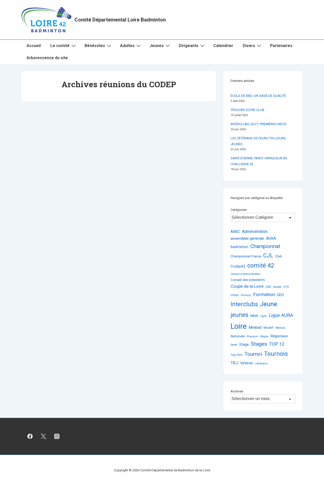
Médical (280, 327)
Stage (244, 344)
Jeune (268, 304)
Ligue (263, 316)
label (254, 316)
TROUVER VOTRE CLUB (247, 110)
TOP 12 (276, 344)
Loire (239, 326)
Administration (255, 231)
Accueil (34, 45)
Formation (264, 294)
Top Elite (236, 355)
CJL (268, 255)
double (277, 287)
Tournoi (253, 354)
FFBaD (235, 295)
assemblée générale (247, 238)
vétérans (261, 363)
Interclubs (244, 304)
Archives (237, 391)
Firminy (246, 295)
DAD (268, 287)
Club (278, 256)
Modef (268, 327)
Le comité (60, 45)
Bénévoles (95, 45)
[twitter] (43, 436)
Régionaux (279, 336)
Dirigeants (188, 45)
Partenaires (281, 45)
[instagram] (57, 436)
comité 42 (260, 265)
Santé (234, 344)
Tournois (276, 353)
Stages (259, 344)
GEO (280, 295)
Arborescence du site (47, 57)
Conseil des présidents (248, 280)
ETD (286, 287)
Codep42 (238, 266)
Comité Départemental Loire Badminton (120, 20)
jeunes (239, 314)
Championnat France (246, 256)
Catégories (239, 210)
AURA (271, 238)
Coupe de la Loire (247, 286)
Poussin (252, 336)
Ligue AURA (281, 315)
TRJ (234, 362)
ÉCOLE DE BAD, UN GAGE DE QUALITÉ (258, 96)
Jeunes (157, 45)
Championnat (265, 246)
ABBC (235, 231)
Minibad (255, 327)
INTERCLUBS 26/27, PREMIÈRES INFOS (259, 124)
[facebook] (30, 436)
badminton (239, 247)
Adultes (127, 45)
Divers (249, 45)
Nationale (238, 336)
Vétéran (246, 363)
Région (264, 336)
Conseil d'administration (245, 274)
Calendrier (223, 45)
